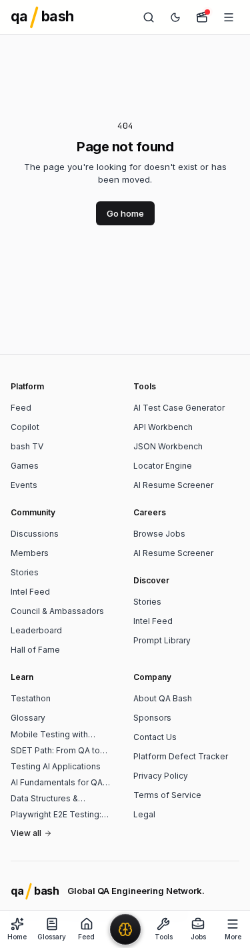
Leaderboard (36, 630)
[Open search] (148, 17)
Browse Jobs (159, 534)
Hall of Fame (35, 650)
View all (26, 833)
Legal (144, 814)
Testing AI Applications (56, 766)
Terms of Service (167, 795)
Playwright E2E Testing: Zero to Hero (56, 814)
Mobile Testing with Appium (49, 734)
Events (24, 485)
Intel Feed (30, 592)
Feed (21, 408)
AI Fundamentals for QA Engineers (57, 782)
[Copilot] (125, 929)
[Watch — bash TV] (202, 17)
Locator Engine (162, 466)
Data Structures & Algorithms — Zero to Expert (52, 798)
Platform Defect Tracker (180, 756)
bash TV (27, 446)
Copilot (25, 427)
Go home (125, 213)
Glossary (28, 718)
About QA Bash (162, 698)
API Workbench (163, 427)
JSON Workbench (168, 446)
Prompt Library (162, 640)
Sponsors (152, 718)
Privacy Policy (160, 776)
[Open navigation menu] (228, 17)
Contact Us (155, 737)
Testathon (31, 698)
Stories (25, 572)
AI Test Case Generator (179, 408)
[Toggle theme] (175, 17)
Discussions (35, 534)
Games (25, 466)
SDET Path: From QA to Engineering (55, 750)
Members (30, 553)
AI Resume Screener (173, 485)
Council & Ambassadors (57, 611)
